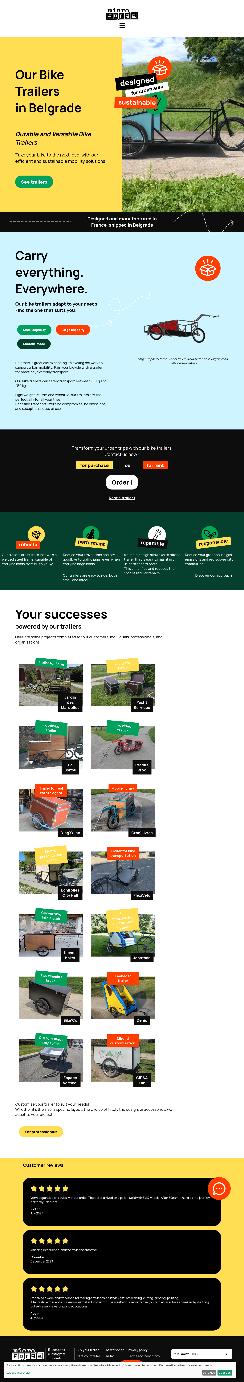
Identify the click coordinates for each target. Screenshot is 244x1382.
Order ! (122, 482)
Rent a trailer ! (122, 497)
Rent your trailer (88, 1356)
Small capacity (34, 330)
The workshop (114, 1350)
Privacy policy (138, 1350)
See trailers (34, 182)
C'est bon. (224, 1372)
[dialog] (120, 1370)
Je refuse (209, 1372)
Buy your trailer (88, 1350)
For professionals (41, 1131)
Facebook (57, 1350)
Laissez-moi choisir (18, 1372)
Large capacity (73, 330)
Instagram (57, 1354)
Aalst (185, 1354)
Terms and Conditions (144, 1356)
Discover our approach (213, 575)
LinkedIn (56, 1358)
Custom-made (34, 344)
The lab (109, 1356)
